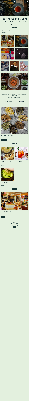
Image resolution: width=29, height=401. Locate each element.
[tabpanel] (14, 8)
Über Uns (3, 216)
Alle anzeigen (14, 188)
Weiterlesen (2, 165)
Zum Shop (14, 27)
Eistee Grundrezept (20, 161)
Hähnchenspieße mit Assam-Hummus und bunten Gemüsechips (6, 163)
